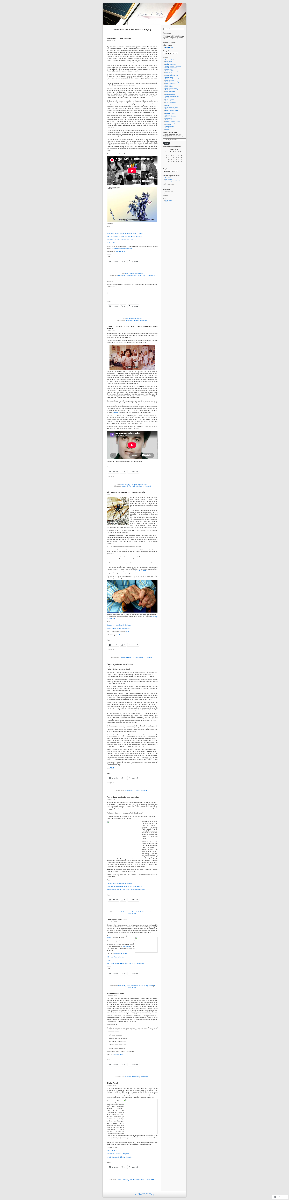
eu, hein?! (135, 791)
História (147, 1179)
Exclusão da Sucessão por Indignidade (119, 625)
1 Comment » (150, 275)
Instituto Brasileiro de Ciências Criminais (119, 1157)
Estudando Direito (170, 94)
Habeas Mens (168, 101)
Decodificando (169, 77)
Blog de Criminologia (170, 64)
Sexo (145, 484)
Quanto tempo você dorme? (172, 181)
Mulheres (140, 484)
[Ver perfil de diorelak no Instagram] (172, 47)
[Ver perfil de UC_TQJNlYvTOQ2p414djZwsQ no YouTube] (175, 47)
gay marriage (133, 273)
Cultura (133, 912)
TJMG (112, 768)
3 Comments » (144, 791)
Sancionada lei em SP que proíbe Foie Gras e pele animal (124, 236)
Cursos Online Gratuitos (171, 75)
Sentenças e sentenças (117, 920)
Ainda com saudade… (116, 994)
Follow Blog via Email (170, 132)
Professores (135, 1077)
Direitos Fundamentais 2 (171, 89)
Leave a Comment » (140, 320)
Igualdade (134, 484)
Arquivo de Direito (169, 59)
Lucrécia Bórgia (119, 1054)
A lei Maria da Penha (120, 954)
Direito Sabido (169, 86)
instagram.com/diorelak (171, 186)
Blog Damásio (168, 63)
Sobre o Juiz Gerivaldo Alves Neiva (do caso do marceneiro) (125, 963)
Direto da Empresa (170, 91)
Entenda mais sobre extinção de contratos (119, 883)
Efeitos (109, 960)
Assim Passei (168, 61)
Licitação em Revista (170, 102)
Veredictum (168, 124)
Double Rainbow (112, 243)
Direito (122, 484)
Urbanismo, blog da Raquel (172, 121)
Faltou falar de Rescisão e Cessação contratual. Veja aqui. (124, 886)
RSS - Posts (168, 200)
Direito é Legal (120, 251)
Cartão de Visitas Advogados (172, 70)
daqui (127, 631)
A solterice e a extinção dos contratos (123, 797)
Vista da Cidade (169, 126)
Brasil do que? (169, 69)
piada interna (137, 318)
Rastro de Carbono (170, 113)
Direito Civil (130, 657)
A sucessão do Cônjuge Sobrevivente (118, 628)
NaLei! (167, 105)
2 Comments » (148, 657)
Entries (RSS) (138, 1194)
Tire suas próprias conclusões (120, 664)
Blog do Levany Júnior (171, 67)
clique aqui (126, 947)
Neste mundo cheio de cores (119, 38)
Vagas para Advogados (171, 123)
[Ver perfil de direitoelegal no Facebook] (166, 47)
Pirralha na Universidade (171, 110)
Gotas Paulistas (169, 99)
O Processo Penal (170, 108)
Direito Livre (168, 85)
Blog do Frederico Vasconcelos (173, 66)
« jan (164, 165)
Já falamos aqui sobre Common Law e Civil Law (121, 240)
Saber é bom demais (170, 116)
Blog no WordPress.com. (144, 1193)
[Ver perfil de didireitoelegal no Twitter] (169, 47)
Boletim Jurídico (112, 1150)
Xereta (167, 129)
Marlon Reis (168, 104)
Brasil (120, 912)
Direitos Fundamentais (171, 88)
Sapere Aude (168, 118)
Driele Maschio (169, 93)
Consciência (168, 72)
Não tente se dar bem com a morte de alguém (126, 492)
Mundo (140, 275)
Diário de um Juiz (169, 80)
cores (126, 273)
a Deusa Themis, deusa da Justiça (121, 248)
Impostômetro (168, 179)
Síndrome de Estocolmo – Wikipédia (118, 1154)
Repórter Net (168, 115)
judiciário (150, 986)
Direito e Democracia (170, 83)
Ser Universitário (169, 119)
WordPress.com (169, 127)
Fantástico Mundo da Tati (171, 96)
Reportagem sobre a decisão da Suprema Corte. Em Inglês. (125, 233)
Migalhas (115, 412)
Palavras (146, 912)
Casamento (121, 275)
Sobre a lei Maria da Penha (115, 957)
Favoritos (167, 97)
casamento (129, 318)
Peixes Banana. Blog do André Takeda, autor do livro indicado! (126, 890)
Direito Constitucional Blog (172, 82)
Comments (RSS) (149, 1194)
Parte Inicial (168, 177)
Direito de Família (131, 275)
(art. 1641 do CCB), (140, 571)
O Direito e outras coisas (171, 107)
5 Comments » (144, 1077)
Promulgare (168, 112)
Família (131, 486)
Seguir (166, 143)
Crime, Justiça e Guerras (171, 74)
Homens (127, 484)
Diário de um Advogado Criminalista (174, 78)
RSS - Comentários (170, 202)
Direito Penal (143, 986)
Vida (144, 275)
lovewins (140, 273)
